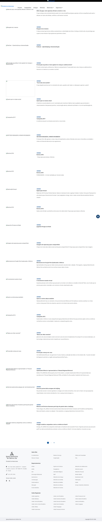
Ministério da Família (58, 479)
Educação (34, 485)
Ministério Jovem (79, 469)
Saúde (76, 482)
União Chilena (35, 506)
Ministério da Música (58, 485)
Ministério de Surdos (58, 487)
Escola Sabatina (35, 487)
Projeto (20, 7)
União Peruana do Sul (80, 496)
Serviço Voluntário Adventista (82, 485)
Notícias (34, 3)
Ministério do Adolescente (81, 466)
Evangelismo (56, 469)
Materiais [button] (50, 7)
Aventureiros (34, 477)
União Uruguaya (79, 504)
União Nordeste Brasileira (59, 498)
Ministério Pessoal (79, 471)
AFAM (33, 466)
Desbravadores (35, 482)
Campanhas (27, 7)
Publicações (78, 479)
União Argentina (35, 496)
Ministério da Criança (58, 477)
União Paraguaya (57, 506)
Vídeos (40, 3)
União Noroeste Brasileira (59, 501)
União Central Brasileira (37, 501)
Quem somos (27, 3)
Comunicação (35, 479)
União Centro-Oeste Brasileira (38, 504)
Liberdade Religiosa (58, 471)
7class (52, 3)
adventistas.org (18, 3)
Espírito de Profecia (58, 466)
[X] (10, 481)
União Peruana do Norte (59, 509)
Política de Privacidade (80, 455)
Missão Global (78, 474)
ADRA (33, 469)
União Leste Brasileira (58, 496)
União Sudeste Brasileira (81, 498)
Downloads (46, 3)
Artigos (35, 7)
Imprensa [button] (59, 7)
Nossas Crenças (35, 458)
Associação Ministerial (37, 474)
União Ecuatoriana (36, 509)
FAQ (56, 3)
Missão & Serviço (57, 455)
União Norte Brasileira (58, 504)
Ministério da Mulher (58, 482)
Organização (56, 458)
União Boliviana (35, 498)
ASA (32, 471)
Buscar (61, 3)
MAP (54, 474)
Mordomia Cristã (79, 477)
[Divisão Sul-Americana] (12, 455)
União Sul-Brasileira (79, 501)
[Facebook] (7, 481)
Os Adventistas (35, 455)
